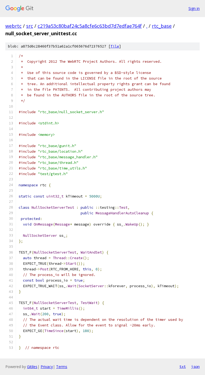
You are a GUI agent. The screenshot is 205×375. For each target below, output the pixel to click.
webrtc (13, 26)
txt (182, 366)
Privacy (47, 366)
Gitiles (32, 366)
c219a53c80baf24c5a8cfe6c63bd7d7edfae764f (90, 26)
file (115, 46)
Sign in (194, 8)
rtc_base (162, 26)
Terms (61, 366)
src (29, 26)
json (195, 366)
